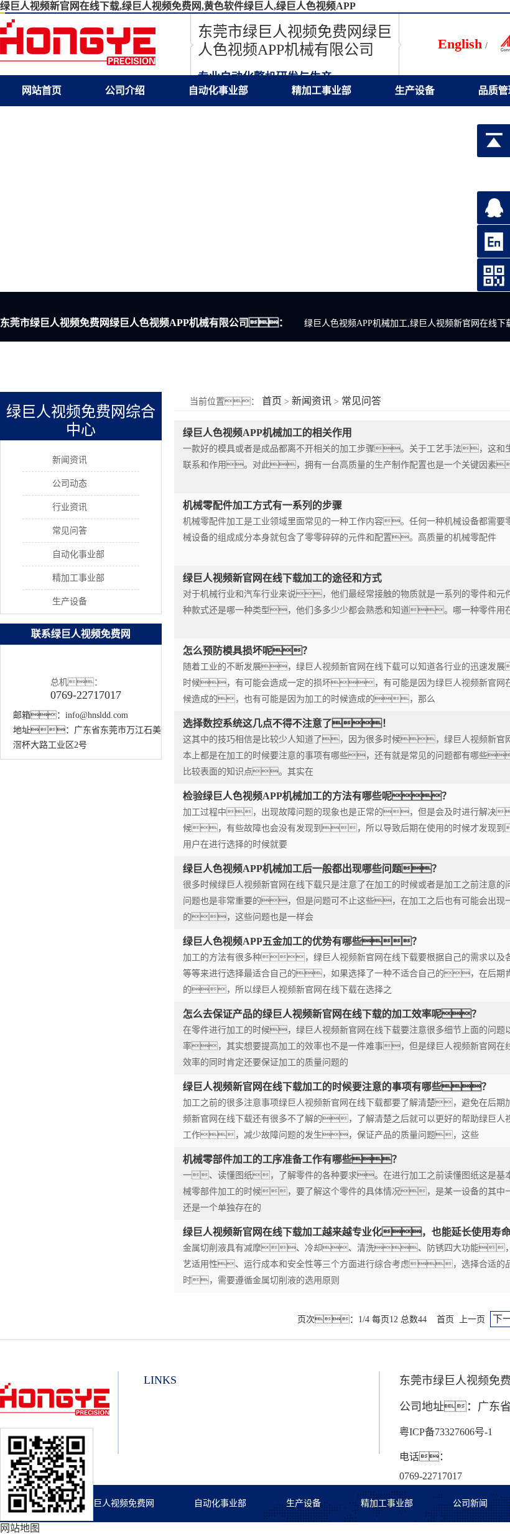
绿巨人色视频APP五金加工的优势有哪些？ (302, 941)
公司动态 (69, 483)
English (460, 44)
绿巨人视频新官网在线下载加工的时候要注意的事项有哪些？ (337, 1086)
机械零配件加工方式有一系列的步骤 (262, 505)
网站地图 (20, 1528)
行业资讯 (69, 507)
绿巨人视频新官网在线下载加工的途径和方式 (282, 578)
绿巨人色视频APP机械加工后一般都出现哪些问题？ (312, 868)
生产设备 (415, 90)
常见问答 (361, 401)
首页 (272, 401)
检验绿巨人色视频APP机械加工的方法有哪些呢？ (317, 796)
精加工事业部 (321, 90)
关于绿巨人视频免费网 (110, 1503)
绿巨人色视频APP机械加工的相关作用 (267, 432)
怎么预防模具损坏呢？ (247, 650)
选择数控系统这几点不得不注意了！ (287, 723)
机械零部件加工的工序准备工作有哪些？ (292, 1159)
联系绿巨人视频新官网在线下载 (91, 121)
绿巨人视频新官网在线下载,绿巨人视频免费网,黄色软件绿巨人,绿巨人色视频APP (178, 6)
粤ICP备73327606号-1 (446, 1432)
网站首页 (42, 90)
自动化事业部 (218, 90)
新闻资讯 (312, 401)
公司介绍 (125, 90)
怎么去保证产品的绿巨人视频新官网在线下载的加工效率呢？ (332, 1014)
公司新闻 (470, 1503)
